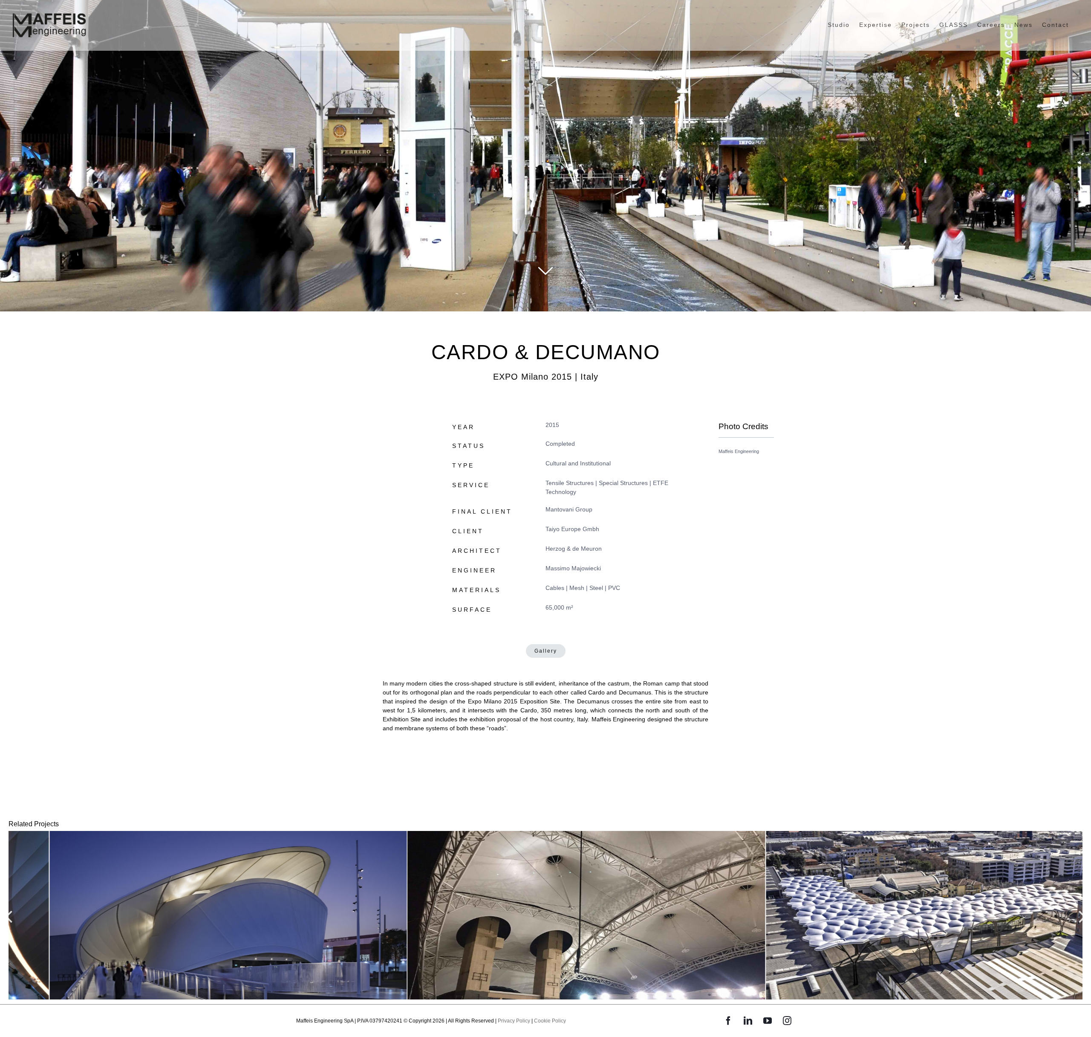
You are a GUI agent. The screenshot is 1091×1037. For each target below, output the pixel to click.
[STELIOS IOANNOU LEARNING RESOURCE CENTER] (545, 915)
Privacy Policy (514, 1021)
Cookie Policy (550, 1021)
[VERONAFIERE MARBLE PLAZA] (187, 915)
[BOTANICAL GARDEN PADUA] (903, 915)
